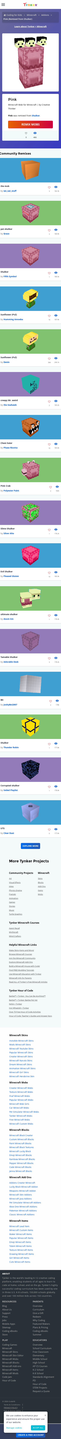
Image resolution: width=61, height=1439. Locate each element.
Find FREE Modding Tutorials (21, 970)
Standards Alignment (43, 1376)
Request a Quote (41, 1391)
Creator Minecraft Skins (21, 1056)
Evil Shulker (7, 571)
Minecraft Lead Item (19, 1226)
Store (5, 1334)
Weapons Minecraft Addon (22, 1190)
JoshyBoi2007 (10, 704)
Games (12, 902)
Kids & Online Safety (12, 1410)
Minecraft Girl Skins (19, 1072)
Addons (45, 15)
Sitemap (6, 1327)
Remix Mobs (30, 124)
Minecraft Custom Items (21, 1230)
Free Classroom (41, 1351)
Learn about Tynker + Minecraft (30, 26)
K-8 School (38, 1373)
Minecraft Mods (10, 1373)
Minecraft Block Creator (21, 1135)
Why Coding (39, 1320)
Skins (40, 878)
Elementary (38, 1355)
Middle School (40, 1358)
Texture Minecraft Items (21, 1250)
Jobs (4, 1320)
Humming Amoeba (13, 319)
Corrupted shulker (10, 785)
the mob (5, 186)
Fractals (12, 894)
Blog (4, 1305)
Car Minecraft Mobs (19, 1107)
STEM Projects (40, 1387)
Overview (37, 1305)
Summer (37, 1334)
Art (10, 878)
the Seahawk (10, 404)
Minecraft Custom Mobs (21, 1123)
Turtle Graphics (15, 914)
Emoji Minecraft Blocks (20, 1155)
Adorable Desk (11, 661)
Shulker (36, 115)
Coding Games (9, 1344)
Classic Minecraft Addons (21, 1214)
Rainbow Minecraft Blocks (22, 1159)
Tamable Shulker (9, 657)
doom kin (8, 618)
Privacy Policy (10, 1408)
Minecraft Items (10, 1369)
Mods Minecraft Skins (20, 1044)
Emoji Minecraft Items (20, 1242)
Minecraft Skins (10, 1351)
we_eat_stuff (10, 190)
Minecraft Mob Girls (19, 1103)
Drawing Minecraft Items (21, 1254)
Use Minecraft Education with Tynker (25, 974)
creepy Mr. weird (9, 400)
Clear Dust (9, 833)
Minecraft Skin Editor (13, 1355)
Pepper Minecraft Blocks (21, 1163)
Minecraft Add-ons (11, 1366)
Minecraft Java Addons (20, 1198)
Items (40, 890)
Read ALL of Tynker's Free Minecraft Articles (28, 982)
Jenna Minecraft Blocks (20, 1171)
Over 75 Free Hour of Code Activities (25, 1012)
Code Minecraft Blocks (20, 1167)
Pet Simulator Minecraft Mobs (24, 1111)
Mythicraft (13, 932)
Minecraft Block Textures (21, 1147)
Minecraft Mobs (10, 1358)
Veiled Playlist (11, 790)
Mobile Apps (8, 1323)
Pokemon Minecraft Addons (23, 1210)
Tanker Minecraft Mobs (20, 1115)
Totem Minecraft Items (20, 1246)
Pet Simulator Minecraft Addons (25, 1202)
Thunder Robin (11, 747)
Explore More (30, 845)
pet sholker (6, 229)
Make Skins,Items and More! (21, 950)
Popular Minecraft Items (21, 1238)
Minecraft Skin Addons (20, 1194)
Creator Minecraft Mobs (21, 1088)
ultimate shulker (9, 614)
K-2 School (38, 1369)
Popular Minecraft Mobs (21, 1099)
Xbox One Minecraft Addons (23, 1206)
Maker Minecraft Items (20, 1234)
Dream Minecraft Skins (20, 1064)
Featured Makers (41, 1323)
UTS (3, 828)
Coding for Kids (14, 15)
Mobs (40, 894)
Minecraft (32, 15)
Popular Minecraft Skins (21, 1052)
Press (5, 1316)
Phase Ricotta (10, 447)
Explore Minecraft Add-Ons (21, 962)
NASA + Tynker (15, 1004)
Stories (12, 906)
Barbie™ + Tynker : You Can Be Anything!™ (27, 996)
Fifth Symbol (10, 276)
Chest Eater (6, 443)
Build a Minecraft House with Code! (24, 966)
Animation (13, 898)
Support (6, 1313)
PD (34, 1380)
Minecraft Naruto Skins (20, 1060)
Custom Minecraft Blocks (21, 1139)
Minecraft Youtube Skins (21, 1048)
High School (39, 1362)
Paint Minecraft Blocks (20, 1143)
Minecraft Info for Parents (20, 978)
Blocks (41, 882)
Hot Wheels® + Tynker (19, 1008)
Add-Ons (42, 886)
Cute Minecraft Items (19, 1261)
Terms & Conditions (12, 1405)
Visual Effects (15, 882)
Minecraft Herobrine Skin (21, 1076)
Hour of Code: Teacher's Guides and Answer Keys (30, 1016)
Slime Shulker (8, 528)
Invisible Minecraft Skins (21, 1040)
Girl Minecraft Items (19, 1257)
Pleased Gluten (11, 576)
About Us (7, 1309)
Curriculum (38, 1309)
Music (11, 910)
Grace (6, 233)
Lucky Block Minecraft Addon (23, 1186)
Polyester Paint (11, 490)
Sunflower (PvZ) (9, 314)
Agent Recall (14, 928)
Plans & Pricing (40, 1327)
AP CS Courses (40, 1366)
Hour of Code (9, 1380)
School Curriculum (42, 1348)
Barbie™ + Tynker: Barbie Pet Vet (23, 1000)
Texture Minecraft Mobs (21, 1092)
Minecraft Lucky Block (20, 1151)
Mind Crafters (15, 936)
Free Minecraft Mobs (19, 1119)
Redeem (37, 1316)
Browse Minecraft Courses (20, 954)
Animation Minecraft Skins (22, 1068)
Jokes (11, 886)
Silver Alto (9, 533)
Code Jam (7, 1376)
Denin (6, 362)
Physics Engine (15, 890)
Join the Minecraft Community (22, 958)
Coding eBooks (9, 1330)
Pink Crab (6, 485)
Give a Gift (38, 1313)
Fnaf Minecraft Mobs (19, 1096)
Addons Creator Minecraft (22, 1182)
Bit (2, 699)
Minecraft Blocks (10, 1362)
